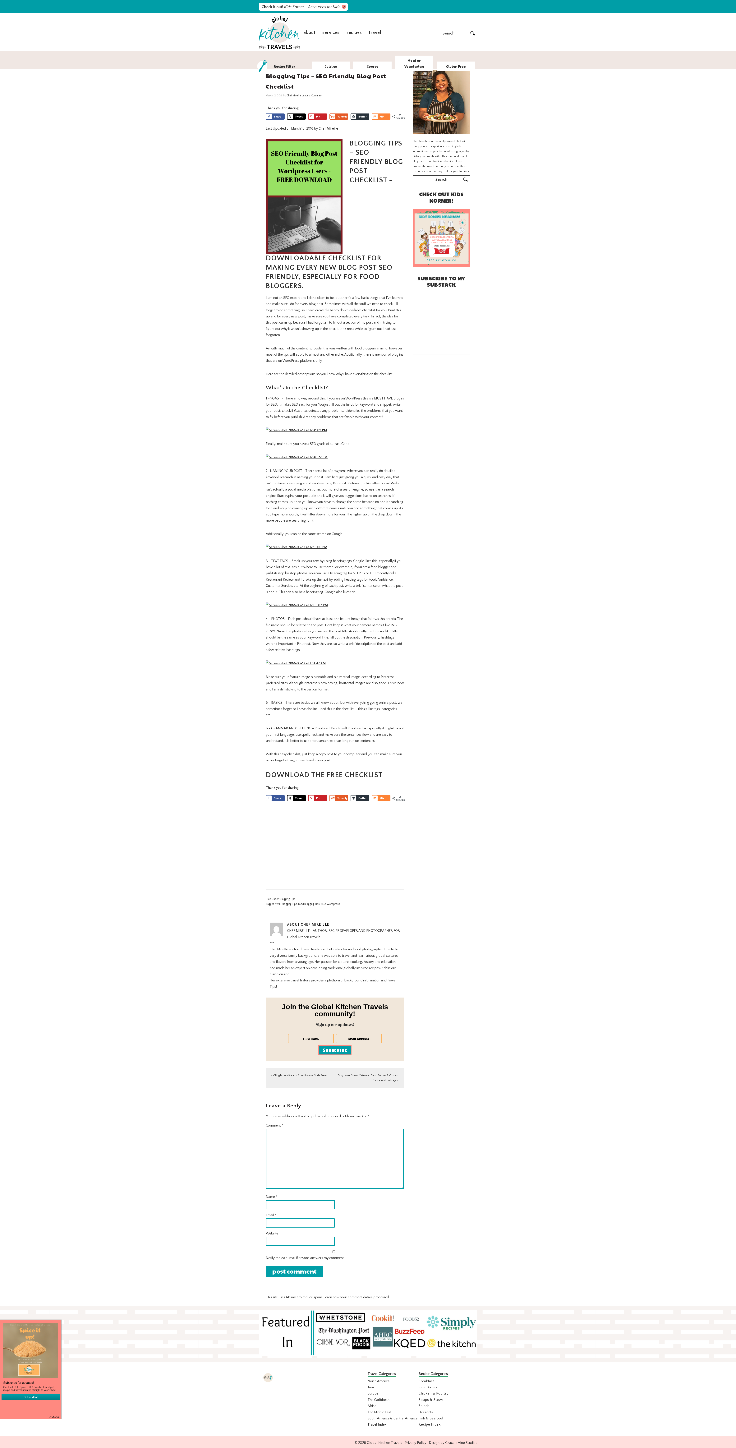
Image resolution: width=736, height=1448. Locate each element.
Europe (373, 1393)
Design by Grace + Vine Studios (453, 1443)
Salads (424, 1406)
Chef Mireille (328, 129)
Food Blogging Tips (309, 904)
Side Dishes (428, 1387)
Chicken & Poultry (434, 1393)
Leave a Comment (312, 95)
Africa (372, 1406)
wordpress (333, 904)
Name (271, 1197)
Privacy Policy (415, 1443)
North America (378, 1381)
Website (272, 1233)
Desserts (426, 1412)
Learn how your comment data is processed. (357, 1297)
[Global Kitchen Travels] (279, 49)
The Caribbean (378, 1400)
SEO (323, 904)
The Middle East (379, 1412)
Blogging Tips (287, 899)
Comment (274, 1126)
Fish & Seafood (431, 1418)
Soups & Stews (431, 1400)
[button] (54, 1416)
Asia (371, 1387)
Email (271, 1215)
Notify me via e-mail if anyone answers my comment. (305, 1258)
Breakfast (426, 1381)
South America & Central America (392, 1418)
